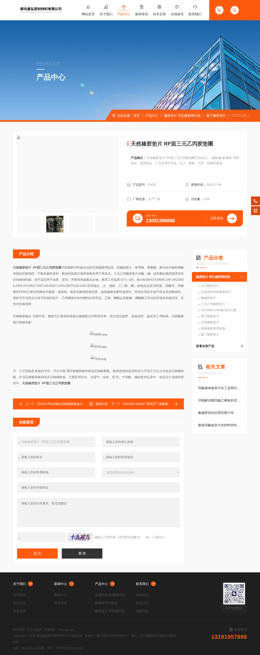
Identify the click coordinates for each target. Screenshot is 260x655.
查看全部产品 (205, 346)
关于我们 (106, 14)
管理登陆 (49, 629)
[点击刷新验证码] (80, 537)
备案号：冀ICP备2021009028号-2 (107, 635)
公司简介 (19, 595)
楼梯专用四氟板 (106, 603)
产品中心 (123, 14)
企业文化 (19, 603)
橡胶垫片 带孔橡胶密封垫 (182, 115)
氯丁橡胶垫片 (216, 115)
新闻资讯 (141, 14)
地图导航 (142, 611)
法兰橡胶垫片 (210, 285)
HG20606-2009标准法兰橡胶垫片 (223, 310)
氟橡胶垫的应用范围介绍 (216, 412)
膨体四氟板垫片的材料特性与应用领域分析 (219, 425)
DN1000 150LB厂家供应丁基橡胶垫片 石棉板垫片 (156, 404)
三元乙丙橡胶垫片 (213, 304)
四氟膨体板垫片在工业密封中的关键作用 (219, 388)
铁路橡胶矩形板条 (213, 328)
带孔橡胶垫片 (210, 316)
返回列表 (101, 404)
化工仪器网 (34, 629)
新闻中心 (60, 584)
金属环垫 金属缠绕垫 (110, 595)
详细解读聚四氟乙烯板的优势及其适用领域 (219, 400)
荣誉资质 (19, 611)
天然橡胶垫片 (210, 322)
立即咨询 (216, 218)
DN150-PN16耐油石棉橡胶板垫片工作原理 (66, 404)
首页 (136, 115)
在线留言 (177, 14)
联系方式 (142, 603)
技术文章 (159, 14)
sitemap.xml (66, 629)
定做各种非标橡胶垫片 (216, 292)
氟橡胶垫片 (208, 298)
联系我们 (195, 14)
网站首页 (88, 14)
